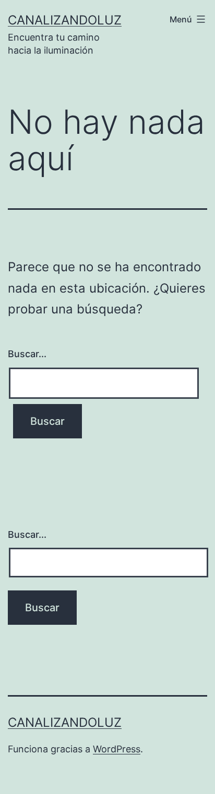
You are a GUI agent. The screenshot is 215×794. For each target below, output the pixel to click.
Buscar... (27, 353)
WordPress (116, 748)
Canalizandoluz (65, 20)
